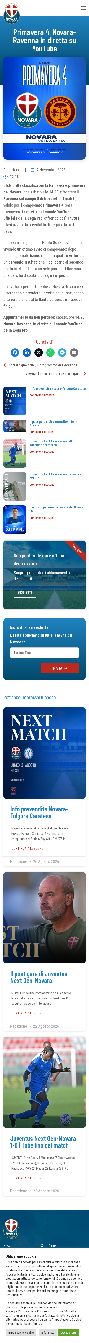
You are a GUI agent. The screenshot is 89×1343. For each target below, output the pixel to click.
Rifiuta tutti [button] (48, 1332)
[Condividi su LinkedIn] (27, 352)
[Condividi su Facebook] (15, 352)
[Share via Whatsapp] (50, 352)
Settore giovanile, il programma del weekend (43, 364)
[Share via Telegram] (62, 352)
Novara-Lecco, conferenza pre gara (53, 373)
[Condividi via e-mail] (74, 352)
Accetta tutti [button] (68, 1332)
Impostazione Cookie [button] (21, 1332)
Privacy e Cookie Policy (21, 1311)
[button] (83, 8)
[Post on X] (38, 352)
